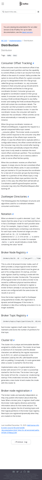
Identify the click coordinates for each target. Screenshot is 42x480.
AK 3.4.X (4, 40)
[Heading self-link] (33, 63)
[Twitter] (17, 471)
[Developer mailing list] (28, 471)
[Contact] (14, 471)
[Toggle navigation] (2, 3)
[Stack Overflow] (21, 471)
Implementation (15, 40)
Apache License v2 (29, 475)
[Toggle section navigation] (38, 12)
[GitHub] (25, 471)
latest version (27, 32)
